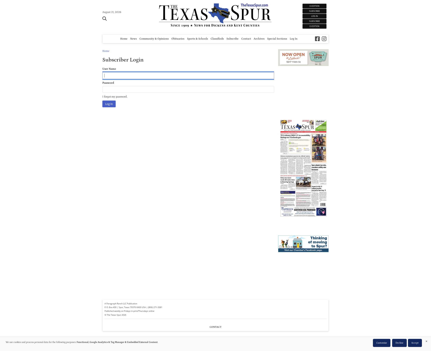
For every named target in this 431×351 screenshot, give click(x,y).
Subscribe (314, 21)
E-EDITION (314, 6)
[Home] (215, 15)
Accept (415, 343)
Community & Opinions (154, 38)
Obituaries (177, 38)
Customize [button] (381, 343)
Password (108, 82)
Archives (259, 38)
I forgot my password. (114, 96)
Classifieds (217, 38)
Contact (246, 38)
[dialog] (215, 344)
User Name (109, 68)
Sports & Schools (197, 38)
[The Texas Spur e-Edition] (303, 221)
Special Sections (277, 38)
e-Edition (314, 26)
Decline (399, 343)
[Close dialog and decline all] (426, 341)
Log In (314, 16)
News (133, 38)
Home (123, 38)
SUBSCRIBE (314, 11)
